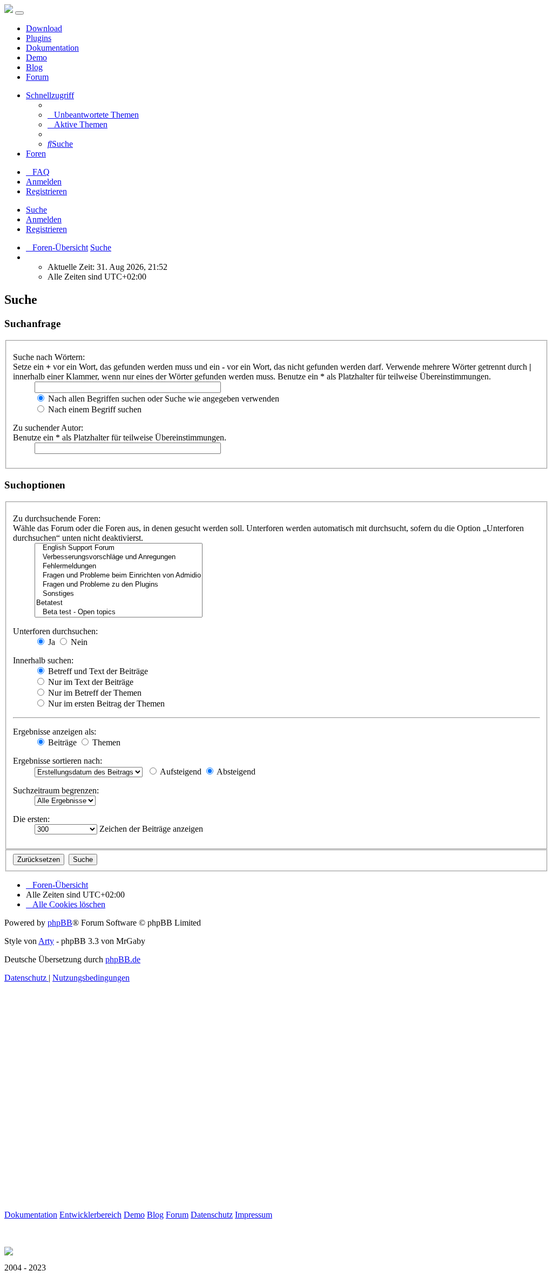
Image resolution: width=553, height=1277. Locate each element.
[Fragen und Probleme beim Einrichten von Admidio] (118, 575)
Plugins (38, 38)
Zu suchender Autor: (48, 427)
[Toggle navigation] (19, 13)
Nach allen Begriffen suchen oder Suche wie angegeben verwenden (162, 398)
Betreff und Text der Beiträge (97, 671)
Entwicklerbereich (90, 1214)
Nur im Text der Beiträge (89, 682)
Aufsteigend (179, 771)
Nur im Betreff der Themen (93, 692)
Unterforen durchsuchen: (55, 631)
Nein (78, 642)
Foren (36, 153)
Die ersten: (31, 819)
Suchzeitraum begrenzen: (56, 790)
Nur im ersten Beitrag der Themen (105, 703)
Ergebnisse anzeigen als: (54, 731)
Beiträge (61, 742)
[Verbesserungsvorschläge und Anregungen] (118, 557)
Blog (34, 67)
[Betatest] (118, 603)
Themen (105, 742)
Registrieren (46, 229)
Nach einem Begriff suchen (93, 409)
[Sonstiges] (118, 594)
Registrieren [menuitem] (46, 191)
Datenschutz (212, 1214)
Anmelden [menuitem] (44, 181)
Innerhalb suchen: (43, 660)
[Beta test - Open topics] (118, 612)
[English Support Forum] (118, 548)
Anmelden (44, 219)
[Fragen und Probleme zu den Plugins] (118, 584)
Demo (36, 57)
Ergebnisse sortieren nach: (57, 760)
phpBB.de (122, 959)
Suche (36, 209)
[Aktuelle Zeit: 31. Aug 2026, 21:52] (29, 257)
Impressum (253, 1214)
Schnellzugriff (50, 95)
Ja (50, 642)
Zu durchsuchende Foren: (56, 518)
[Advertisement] (276, 1108)
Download (44, 28)
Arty (46, 941)
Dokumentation (52, 47)
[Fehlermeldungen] (118, 566)
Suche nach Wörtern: (49, 357)
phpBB (60, 922)
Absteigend (235, 771)
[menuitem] (93, 114)
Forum (37, 76)
